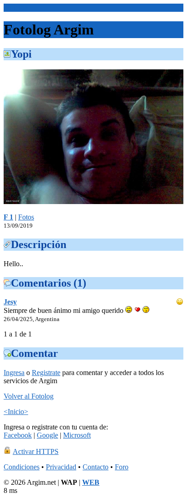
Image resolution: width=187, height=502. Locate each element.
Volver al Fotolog (29, 396)
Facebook (18, 435)
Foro (121, 467)
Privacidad (61, 467)
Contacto (95, 467)
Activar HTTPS (36, 451)
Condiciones (21, 467)
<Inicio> (16, 7)
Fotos (26, 217)
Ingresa (14, 372)
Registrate (46, 372)
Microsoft (77, 435)
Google (47, 435)
